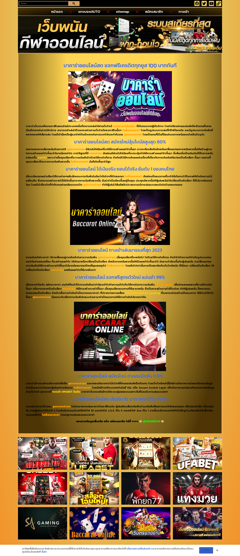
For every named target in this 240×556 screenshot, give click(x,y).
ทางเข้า (184, 11)
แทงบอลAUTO (89, 11)
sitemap (122, 11)
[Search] (73, 3)
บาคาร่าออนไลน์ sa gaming (142, 293)
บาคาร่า (42, 158)
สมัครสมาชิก (154, 11)
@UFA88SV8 (151, 421)
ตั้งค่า (44, 552)
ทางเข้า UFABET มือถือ (66, 392)
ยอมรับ (206, 550)
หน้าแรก (57, 11)
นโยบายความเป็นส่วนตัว (139, 548)
